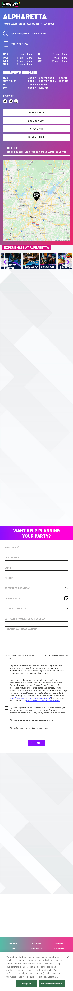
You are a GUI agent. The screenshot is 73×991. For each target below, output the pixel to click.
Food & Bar (36, 948)
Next (43, 515)
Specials (59, 943)
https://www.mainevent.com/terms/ (43, 700)
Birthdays (36, 943)
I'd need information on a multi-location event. (31, 720)
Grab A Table (36, 137)
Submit (36, 743)
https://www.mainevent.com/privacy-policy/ (30, 698)
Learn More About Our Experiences (36, 278)
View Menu (36, 128)
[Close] (67, 957)
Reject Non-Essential (52, 983)
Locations (59, 948)
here (63, 712)
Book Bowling (36, 120)
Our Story (14, 943)
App (13, 948)
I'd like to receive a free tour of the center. (29, 728)
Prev (28, 515)
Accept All (27, 983)
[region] (36, 971)
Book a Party (36, 112)
